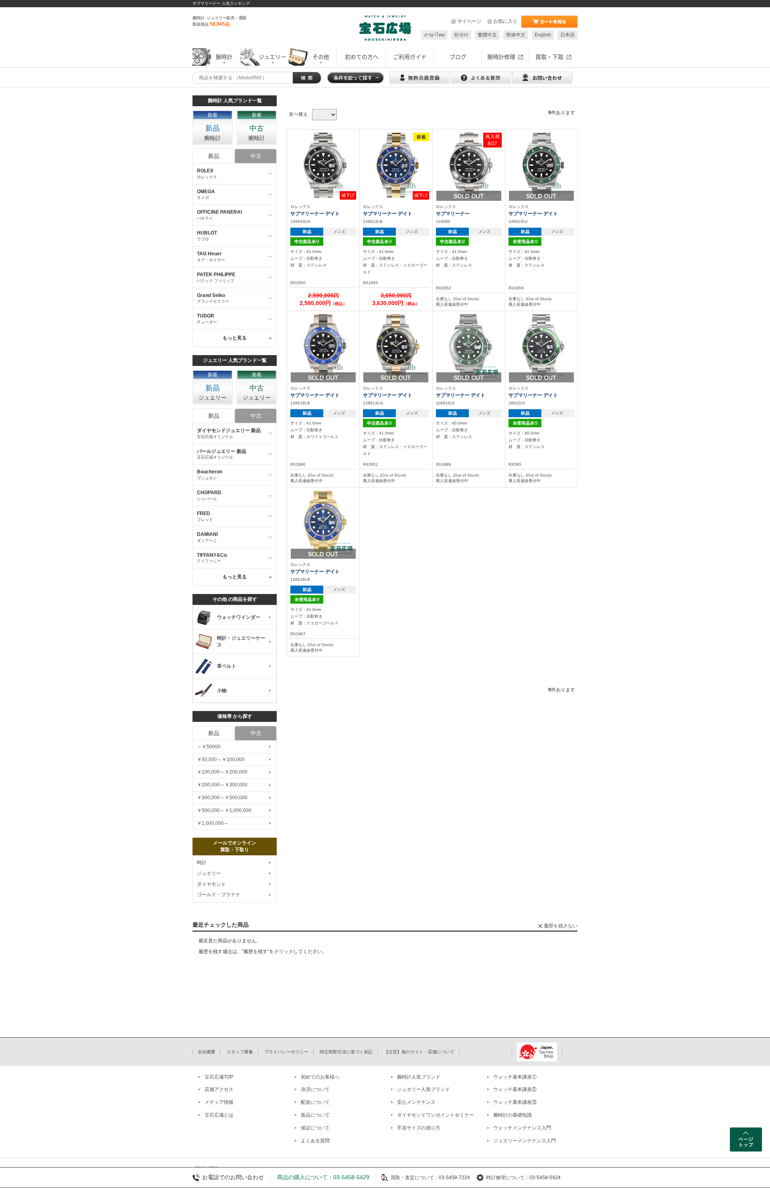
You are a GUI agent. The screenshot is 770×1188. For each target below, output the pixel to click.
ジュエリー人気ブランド (423, 1089)
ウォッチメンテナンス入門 (522, 1128)
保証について (315, 1128)
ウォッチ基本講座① (515, 1077)
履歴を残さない (561, 926)
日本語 (567, 35)
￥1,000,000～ (213, 823)
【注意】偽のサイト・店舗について (419, 1051)
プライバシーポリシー (286, 1051)
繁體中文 (487, 35)
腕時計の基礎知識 (512, 1115)
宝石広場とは (219, 1115)
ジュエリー (209, 873)
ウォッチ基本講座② (515, 1089)
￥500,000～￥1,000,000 (224, 810)
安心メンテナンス (416, 1102)
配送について (315, 1102)
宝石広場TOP (219, 1077)
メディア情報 (219, 1102)
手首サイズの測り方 (418, 1128)
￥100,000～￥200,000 (222, 772)
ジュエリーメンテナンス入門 (524, 1141)
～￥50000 (209, 747)
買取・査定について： (415, 1177)
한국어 (461, 35)
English (543, 35)
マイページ (469, 21)
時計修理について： (507, 1177)
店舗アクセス (219, 1089)
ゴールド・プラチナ (218, 894)
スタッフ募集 (240, 1051)
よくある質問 (315, 1141)
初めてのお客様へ (320, 1077)
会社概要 (206, 1051)
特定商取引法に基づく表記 (346, 1051)
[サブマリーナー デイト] (323, 165)
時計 (202, 862)
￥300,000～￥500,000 (222, 797)
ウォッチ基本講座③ (515, 1102)
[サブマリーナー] (468, 165)
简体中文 (515, 35)
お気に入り (505, 21)
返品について (315, 1115)
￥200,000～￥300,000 (222, 785)
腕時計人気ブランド (418, 1077)
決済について (315, 1089)
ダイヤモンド (211, 884)
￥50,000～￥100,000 (221, 759)
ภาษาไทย (434, 35)
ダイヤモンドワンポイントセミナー (435, 1115)
